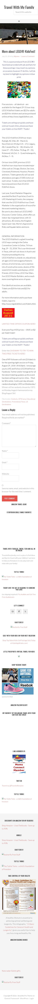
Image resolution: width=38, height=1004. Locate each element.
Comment (6, 423)
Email (4, 462)
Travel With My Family (19, 7)
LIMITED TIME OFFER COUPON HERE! (19, 324)
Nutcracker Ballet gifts (11, 971)
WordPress (24, 998)
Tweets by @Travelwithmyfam (13, 786)
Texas (23, 402)
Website (5, 474)
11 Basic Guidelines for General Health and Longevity (18, 927)
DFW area (22, 399)
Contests (14, 399)
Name (5, 451)
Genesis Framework (11, 998)
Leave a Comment (28, 56)
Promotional (16, 402)
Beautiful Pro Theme (25, 996)
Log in (32, 998)
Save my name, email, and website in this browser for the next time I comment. (18, 490)
